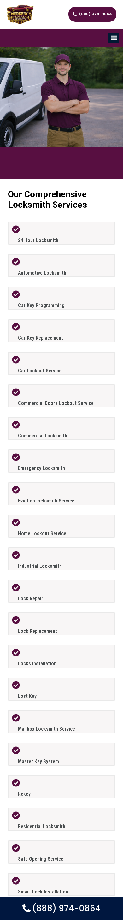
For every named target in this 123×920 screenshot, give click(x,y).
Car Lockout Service (40, 371)
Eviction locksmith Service (46, 501)
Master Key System (38, 761)
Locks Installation (37, 664)
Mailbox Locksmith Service (46, 729)
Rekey (24, 794)
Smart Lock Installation (43, 892)
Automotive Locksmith (42, 273)
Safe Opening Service (40, 859)
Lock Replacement (37, 631)
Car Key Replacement (40, 338)
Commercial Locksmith (42, 436)
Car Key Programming (41, 305)
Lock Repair (30, 599)
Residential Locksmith (41, 826)
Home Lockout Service (42, 534)
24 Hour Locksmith (38, 240)
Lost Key (27, 696)
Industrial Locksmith (40, 566)
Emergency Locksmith (41, 468)
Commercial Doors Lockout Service (56, 403)
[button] (114, 38)
